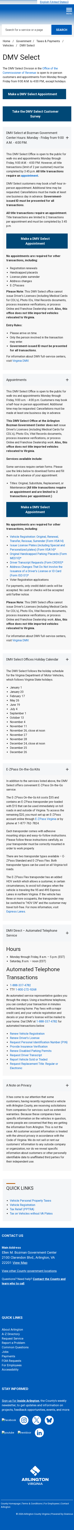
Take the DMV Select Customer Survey (35, 114)
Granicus (68, 1514)
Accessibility (10, 1369)
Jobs (5, 1352)
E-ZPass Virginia (45, 819)
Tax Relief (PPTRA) (22, 1209)
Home (6, 41)
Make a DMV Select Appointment (35, 241)
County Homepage (10, 1503)
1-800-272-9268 (25, 989)
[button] (37, 137)
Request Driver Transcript (26, 1055)
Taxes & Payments (48, 41)
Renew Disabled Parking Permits (31, 1051)
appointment (29, 175)
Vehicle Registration (22, 1205)
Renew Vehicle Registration (27, 1033)
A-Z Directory (11, 1334)
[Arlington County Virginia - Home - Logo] (30, 12)
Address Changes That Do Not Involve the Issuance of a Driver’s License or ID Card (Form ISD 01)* (36, 571)
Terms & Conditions (32, 1503)
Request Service (12, 1338)
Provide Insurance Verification (29, 1046)
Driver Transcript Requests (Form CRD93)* (36, 562)
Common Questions (15, 1347)
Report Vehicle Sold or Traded (28, 1059)
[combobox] (55, 2)
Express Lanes (15, 911)
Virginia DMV (20, 360)
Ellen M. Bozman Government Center (29, 1252)
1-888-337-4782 (20, 985)
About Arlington (12, 1329)
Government (23, 41)
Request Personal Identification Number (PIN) (39, 1042)
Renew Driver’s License (25, 1038)
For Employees (12, 1365)
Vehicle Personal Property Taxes (30, 1200)
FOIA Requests (11, 1360)
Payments (8, 1356)
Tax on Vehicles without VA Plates (31, 1213)
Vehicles (8, 45)
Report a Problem (13, 1343)
